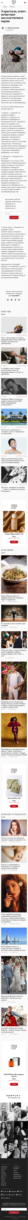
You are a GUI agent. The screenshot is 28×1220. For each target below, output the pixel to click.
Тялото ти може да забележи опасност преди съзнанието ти (13, 839)
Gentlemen (4, 952)
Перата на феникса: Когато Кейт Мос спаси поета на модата (12, 998)
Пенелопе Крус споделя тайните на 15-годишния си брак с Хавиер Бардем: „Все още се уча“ (14, 653)
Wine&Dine (4, 1167)
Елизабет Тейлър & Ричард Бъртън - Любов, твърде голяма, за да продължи (13, 1030)
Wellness (12, 6)
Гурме (3, 601)
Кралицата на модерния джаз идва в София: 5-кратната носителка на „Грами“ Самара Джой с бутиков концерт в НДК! (14, 752)
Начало (5, 6)
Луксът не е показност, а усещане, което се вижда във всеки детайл (12, 432)
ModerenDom (17, 1178)
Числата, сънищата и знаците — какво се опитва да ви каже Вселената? (13, 489)
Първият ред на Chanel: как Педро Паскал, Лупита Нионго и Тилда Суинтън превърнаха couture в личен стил (13, 704)
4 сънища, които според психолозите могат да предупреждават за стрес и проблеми (12, 371)
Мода (2, 1002)
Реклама (15, 1172)
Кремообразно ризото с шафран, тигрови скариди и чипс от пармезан (12, 598)
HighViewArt (23, 484)
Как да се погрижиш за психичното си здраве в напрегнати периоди (10, 866)
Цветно (3, 1179)
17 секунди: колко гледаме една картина (13, 625)
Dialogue (3, 1173)
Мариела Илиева (13, 28)
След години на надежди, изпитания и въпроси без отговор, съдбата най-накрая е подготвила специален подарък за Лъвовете (13, 918)
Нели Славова (12, 1002)
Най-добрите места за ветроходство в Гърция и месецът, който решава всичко (13, 948)
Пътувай (3, 1183)
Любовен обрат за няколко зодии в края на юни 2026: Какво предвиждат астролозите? (12, 402)
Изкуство (3, 627)
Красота (3, 709)
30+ (2, 657)
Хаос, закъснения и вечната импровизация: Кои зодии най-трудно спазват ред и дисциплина (13, 340)
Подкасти (4, 1169)
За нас (15, 1170)
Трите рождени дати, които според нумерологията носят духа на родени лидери (12, 460)
